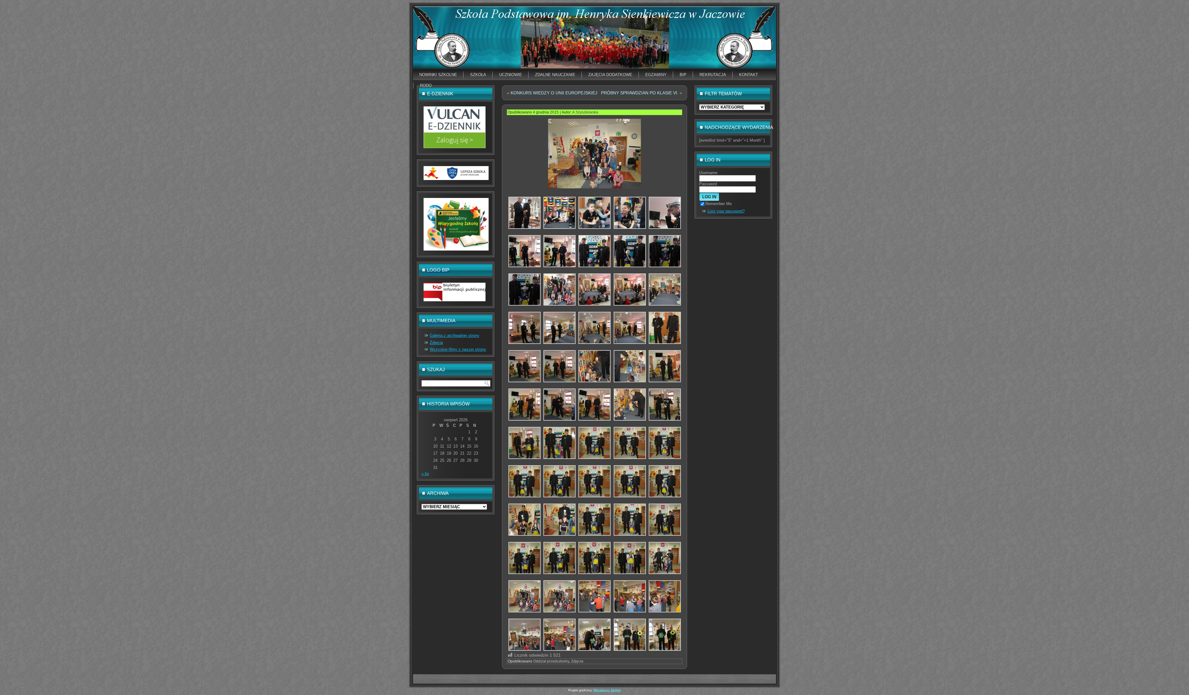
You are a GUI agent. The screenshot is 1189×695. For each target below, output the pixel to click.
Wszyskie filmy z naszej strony (458, 349)
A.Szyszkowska (585, 112)
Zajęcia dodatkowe (610, 74)
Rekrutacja (712, 74)
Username (708, 172)
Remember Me (718, 203)
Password (708, 184)
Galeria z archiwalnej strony (454, 335)
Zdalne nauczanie (555, 74)
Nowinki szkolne (438, 74)
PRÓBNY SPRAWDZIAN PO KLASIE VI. (639, 92)
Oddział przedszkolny (551, 661)
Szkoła (478, 74)
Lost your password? (726, 211)
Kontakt (748, 74)
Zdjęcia (436, 342)
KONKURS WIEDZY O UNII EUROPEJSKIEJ (554, 92)
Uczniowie (510, 74)
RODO (426, 85)
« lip (425, 473)
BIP (683, 74)
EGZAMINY (656, 74)
